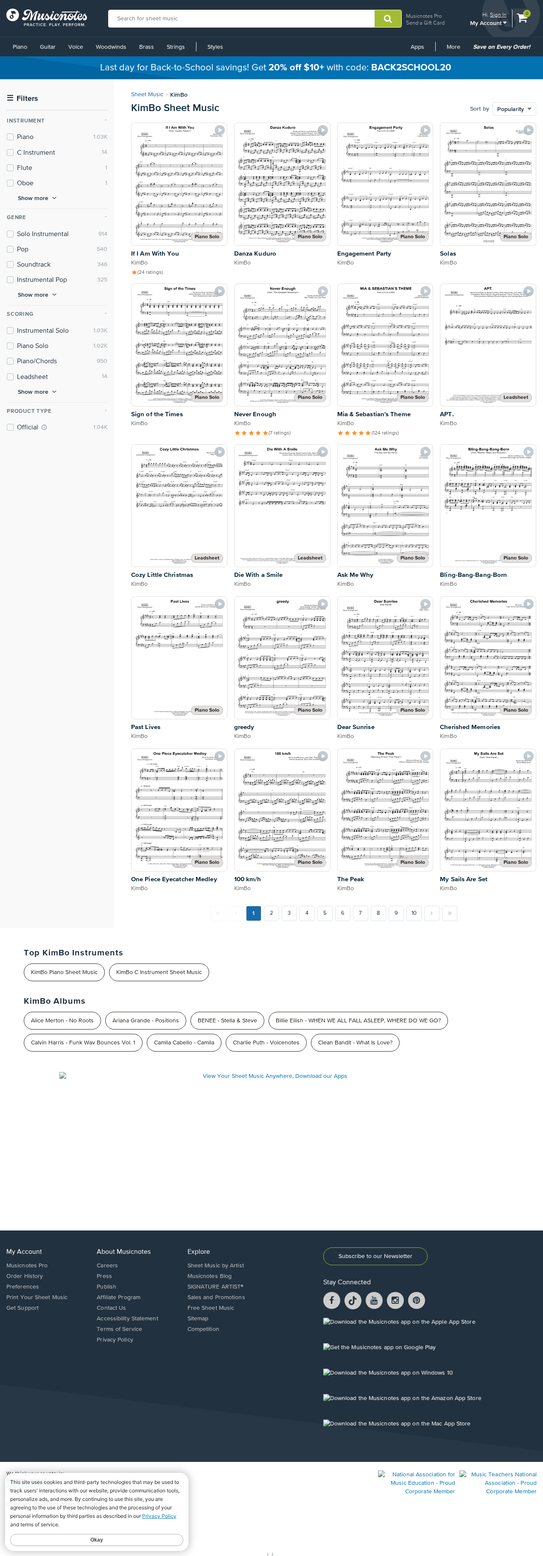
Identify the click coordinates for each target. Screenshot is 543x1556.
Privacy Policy (115, 1340)
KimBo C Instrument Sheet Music (159, 972)
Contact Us (111, 1308)
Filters (22, 99)
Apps (417, 47)
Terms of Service (119, 1329)
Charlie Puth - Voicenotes (266, 1043)
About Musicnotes (124, 1252)
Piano (20, 47)
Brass (146, 47)
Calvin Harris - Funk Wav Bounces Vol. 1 (83, 1043)
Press (104, 1276)
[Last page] (449, 913)
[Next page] (431, 913)
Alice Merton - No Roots (62, 1021)
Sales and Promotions (216, 1297)
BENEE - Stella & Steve (227, 1021)
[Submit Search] (388, 18)
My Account (486, 22)
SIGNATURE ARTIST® (216, 1287)
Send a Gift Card (425, 22)
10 (414, 913)
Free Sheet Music (211, 1308)
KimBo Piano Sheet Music (64, 972)
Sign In (498, 14)
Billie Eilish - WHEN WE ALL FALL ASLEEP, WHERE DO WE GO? (358, 1021)
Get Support (22, 1308)
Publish (106, 1287)
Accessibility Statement (127, 1319)
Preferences (22, 1287)
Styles (215, 47)
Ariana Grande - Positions (145, 1021)
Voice (75, 47)
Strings (176, 47)
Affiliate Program (118, 1297)
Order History (24, 1276)
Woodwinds (111, 47)
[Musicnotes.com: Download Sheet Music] (46, 17)
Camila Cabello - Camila (184, 1043)
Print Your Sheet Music (36, 1297)
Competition (203, 1329)
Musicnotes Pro (424, 16)
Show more (33, 198)
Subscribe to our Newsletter (375, 1256)
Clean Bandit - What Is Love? (355, 1043)
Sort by (479, 109)
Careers (107, 1266)
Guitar (48, 47)
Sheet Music (147, 94)
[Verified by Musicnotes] (44, 427)
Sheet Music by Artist (216, 1266)
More (456, 50)
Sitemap (198, 1319)
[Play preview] (220, 130)
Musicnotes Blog (210, 1276)
